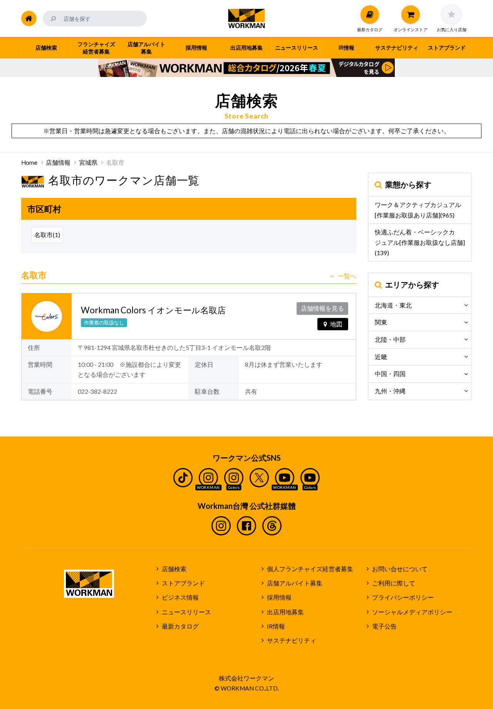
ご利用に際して (393, 583)
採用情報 (279, 597)
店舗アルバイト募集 (294, 583)
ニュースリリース (186, 612)
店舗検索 (174, 568)
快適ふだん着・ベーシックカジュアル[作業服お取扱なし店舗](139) (420, 242)
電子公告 (384, 626)
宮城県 (88, 162)
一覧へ (347, 276)
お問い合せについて (400, 568)
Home (29, 162)
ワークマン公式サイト (246, 18)
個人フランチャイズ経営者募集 (310, 568)
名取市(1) (47, 234)
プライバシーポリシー (403, 597)
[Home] (29, 18)
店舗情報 (58, 162)
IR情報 (276, 626)
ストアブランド (183, 583)
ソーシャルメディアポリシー (412, 612)
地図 (336, 324)
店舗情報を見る (322, 308)
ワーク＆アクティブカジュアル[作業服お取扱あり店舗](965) (418, 210)
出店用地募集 (285, 612)
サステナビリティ (291, 640)
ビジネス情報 (180, 597)
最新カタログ (180, 626)
